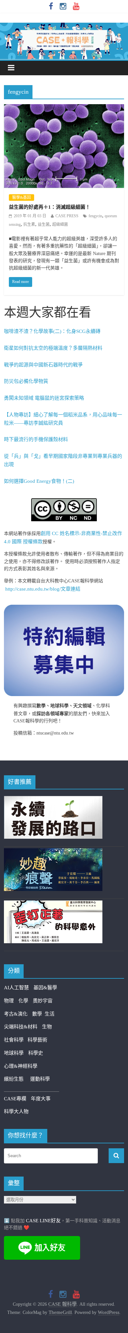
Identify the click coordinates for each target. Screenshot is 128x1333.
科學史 (35, 1053)
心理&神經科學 (20, 1066)
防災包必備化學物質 (26, 381)
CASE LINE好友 (43, 1220)
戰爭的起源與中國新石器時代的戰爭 (43, 364)
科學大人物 (16, 1111)
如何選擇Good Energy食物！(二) (39, 481)
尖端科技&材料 (20, 1026)
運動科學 (40, 1079)
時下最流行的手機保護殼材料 (36, 439)
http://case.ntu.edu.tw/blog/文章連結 (42, 589)
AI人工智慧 (16, 987)
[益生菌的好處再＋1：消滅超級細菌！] (64, 108)
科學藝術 (37, 1039)
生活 (49, 1014)
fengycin (95, 216)
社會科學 (16, 1039)
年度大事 (41, 1098)
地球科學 (14, 1053)
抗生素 (29, 224)
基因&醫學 (45, 987)
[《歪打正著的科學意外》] (53, 904)
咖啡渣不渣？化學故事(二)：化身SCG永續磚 (52, 331)
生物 (47, 1026)
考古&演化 (16, 1014)
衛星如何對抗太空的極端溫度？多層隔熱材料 (53, 348)
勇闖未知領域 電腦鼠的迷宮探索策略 (44, 398)
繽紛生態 (17, 1079)
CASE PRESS (66, 216)
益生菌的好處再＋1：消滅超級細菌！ (49, 207)
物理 (9, 1000)
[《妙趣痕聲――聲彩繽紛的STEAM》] (53, 852)
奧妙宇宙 (43, 1000)
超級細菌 (60, 224)
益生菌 (44, 224)
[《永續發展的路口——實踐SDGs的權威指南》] (53, 800)
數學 (38, 1014)
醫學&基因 (21, 197)
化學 (23, 1000)
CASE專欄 (15, 1098)
